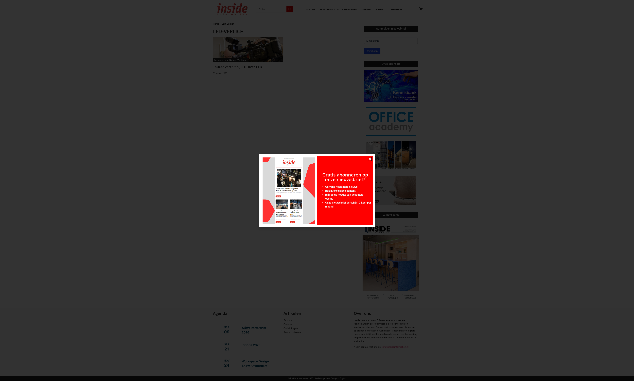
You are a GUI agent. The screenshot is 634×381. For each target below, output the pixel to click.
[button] (369, 159)
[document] (317, 190)
